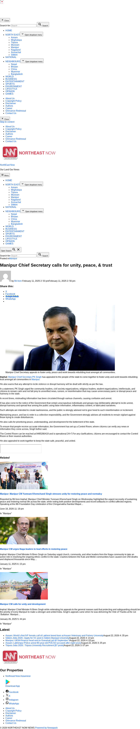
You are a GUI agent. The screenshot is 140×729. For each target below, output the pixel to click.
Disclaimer (10, 103)
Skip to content (7, 122)
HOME (8, 30)
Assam (14, 37)
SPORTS (10, 84)
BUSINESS (11, 79)
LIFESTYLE (11, 89)
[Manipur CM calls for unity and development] (24, 599)
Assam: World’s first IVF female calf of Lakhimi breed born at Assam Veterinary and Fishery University (54, 635)
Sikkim (14, 55)
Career (8, 108)
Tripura (14, 42)
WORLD (9, 76)
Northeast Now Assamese (18, 676)
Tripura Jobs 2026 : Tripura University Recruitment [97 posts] (34, 645)
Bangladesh (17, 74)
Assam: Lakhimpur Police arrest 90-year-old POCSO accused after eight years (43, 643)
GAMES (9, 94)
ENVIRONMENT (13, 86)
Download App (12, 686)
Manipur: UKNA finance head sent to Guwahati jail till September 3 (37, 640)
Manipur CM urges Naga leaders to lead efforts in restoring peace (33, 549)
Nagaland (16, 50)
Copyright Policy (13, 101)
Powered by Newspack (46, 728)
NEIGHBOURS (12, 61)
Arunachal (16, 52)
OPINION (10, 91)
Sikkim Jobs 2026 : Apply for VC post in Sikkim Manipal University (37, 638)
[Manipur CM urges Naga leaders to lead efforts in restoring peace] (24, 543)
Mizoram (15, 45)
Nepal (14, 64)
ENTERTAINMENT (14, 81)
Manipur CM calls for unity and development (23, 604)
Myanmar (15, 71)
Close (6, 21)
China (14, 69)
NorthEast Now (7, 165)
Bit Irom (18, 281)
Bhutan (14, 66)
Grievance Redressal (15, 111)
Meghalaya (16, 40)
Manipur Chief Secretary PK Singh (25, 377)
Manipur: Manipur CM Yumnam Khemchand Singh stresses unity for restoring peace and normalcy (51, 494)
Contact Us (10, 113)
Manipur (15, 47)
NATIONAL (10, 57)
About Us (9, 98)
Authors (9, 106)
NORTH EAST (12, 35)
